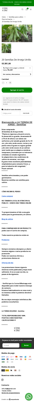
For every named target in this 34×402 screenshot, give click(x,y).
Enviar (26, 345)
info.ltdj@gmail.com (9, 389)
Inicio (4, 17)
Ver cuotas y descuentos (11, 74)
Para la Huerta (7, 19)
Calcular (26, 113)
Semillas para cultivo (16, 17)
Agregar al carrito (17, 90)
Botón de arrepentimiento (11, 393)
